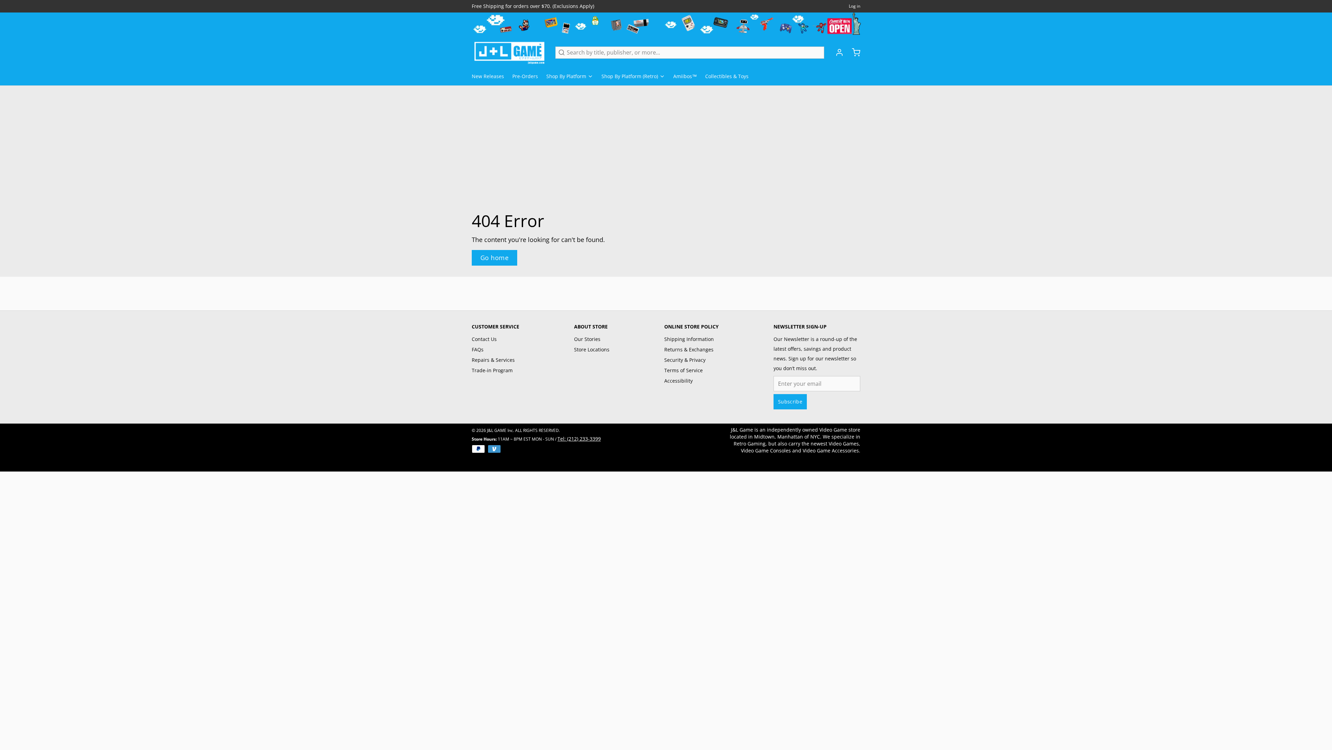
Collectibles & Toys (727, 76)
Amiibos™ (685, 76)
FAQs (478, 349)
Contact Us (484, 339)
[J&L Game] (509, 52)
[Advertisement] (666, 292)
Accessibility (678, 380)
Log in (854, 6)
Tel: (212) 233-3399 (579, 438)
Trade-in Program (492, 370)
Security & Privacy (685, 360)
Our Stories (587, 339)
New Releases (488, 76)
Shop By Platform (566, 76)
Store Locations (591, 349)
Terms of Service (683, 370)
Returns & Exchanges (689, 349)
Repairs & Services (493, 360)
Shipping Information (689, 339)
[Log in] (837, 52)
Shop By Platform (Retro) (629, 76)
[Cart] (853, 52)
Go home (494, 257)
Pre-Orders (525, 76)
